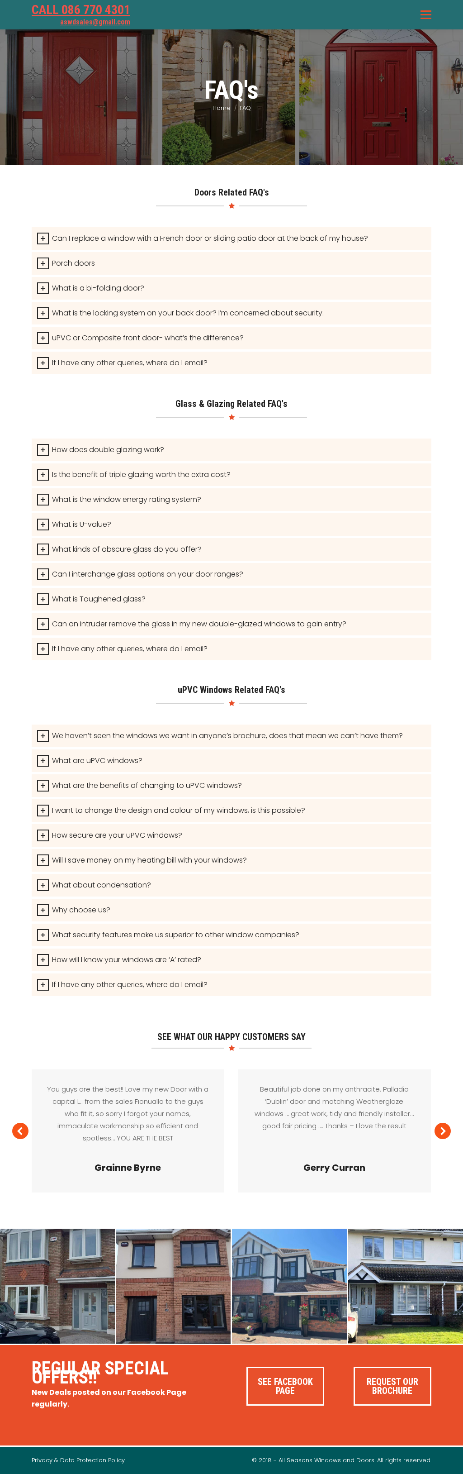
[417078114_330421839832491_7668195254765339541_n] (173, 1286)
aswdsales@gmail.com (95, 22)
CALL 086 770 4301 (81, 9)
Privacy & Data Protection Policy (78, 1460)
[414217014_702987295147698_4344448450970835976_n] (289, 1286)
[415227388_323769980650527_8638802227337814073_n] (57, 1286)
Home (222, 108)
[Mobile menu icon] (425, 15)
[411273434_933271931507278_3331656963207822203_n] (405, 1286)
